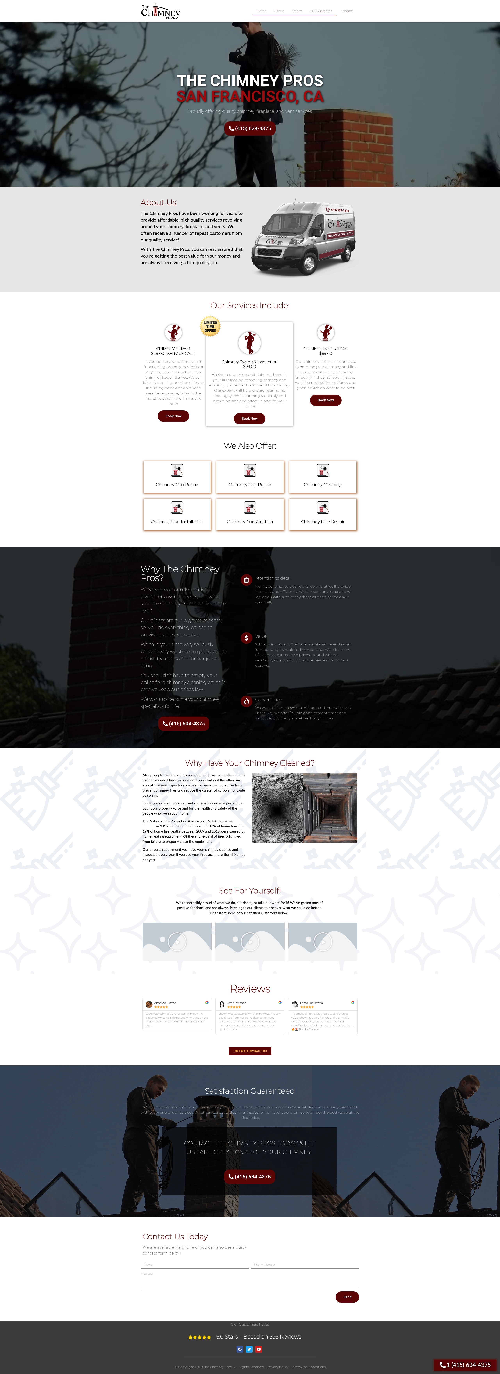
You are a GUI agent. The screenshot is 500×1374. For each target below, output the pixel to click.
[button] (177, 942)
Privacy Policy (277, 1367)
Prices (297, 11)
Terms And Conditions (308, 1367)
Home (262, 11)
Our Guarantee (321, 11)
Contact (346, 11)
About (279, 11)
